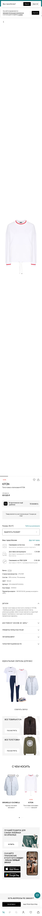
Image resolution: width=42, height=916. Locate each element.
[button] (19, 817)
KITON (10, 570)
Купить (21, 709)
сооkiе (20, 15)
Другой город (34, 540)
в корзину (12, 904)
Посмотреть (12, 731)
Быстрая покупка (30, 904)
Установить (34, 504)
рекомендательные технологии (13, 13)
